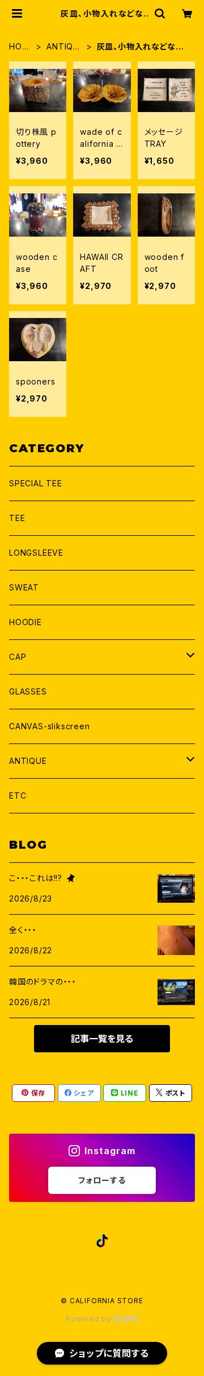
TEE (17, 518)
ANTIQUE (62, 47)
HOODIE (25, 622)
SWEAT (24, 587)
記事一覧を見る (102, 1038)
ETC (17, 795)
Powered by (89, 1319)
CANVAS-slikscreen (49, 726)
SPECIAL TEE (35, 483)
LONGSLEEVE (36, 552)
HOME (19, 47)
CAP (17, 657)
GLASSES (28, 691)
